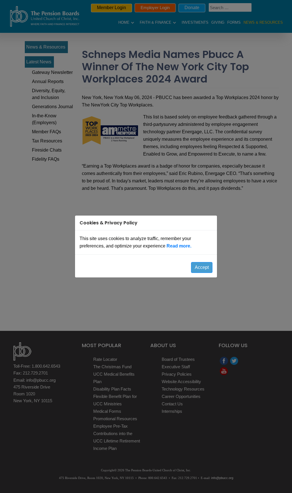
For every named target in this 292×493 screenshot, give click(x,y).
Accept (202, 267)
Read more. (179, 246)
